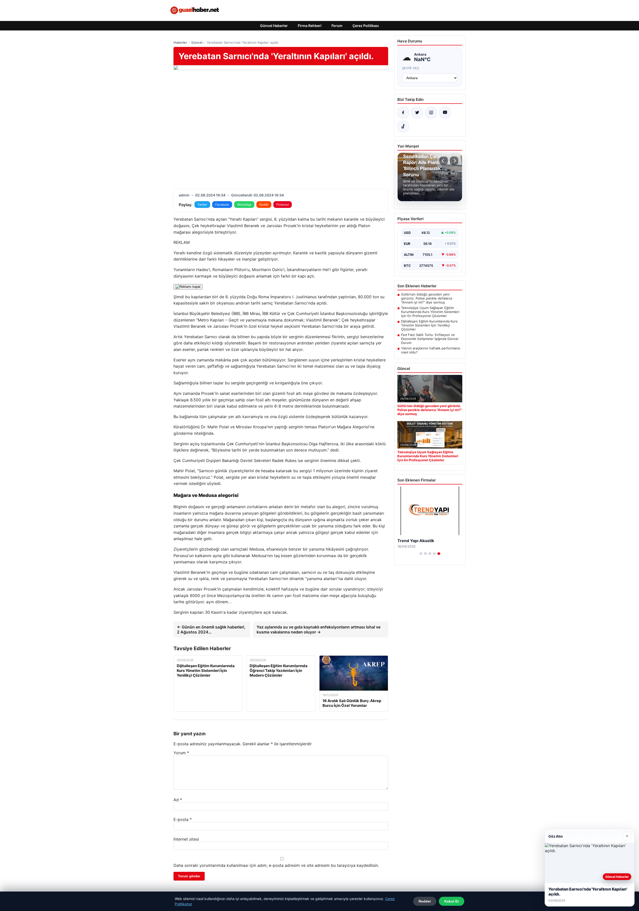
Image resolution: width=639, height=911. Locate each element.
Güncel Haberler (274, 25)
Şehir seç (411, 68)
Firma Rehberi (309, 25)
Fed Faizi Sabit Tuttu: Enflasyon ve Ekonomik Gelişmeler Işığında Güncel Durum (429, 339)
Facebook (222, 204)
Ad (177, 799)
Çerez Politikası (365, 25)
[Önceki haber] (443, 160)
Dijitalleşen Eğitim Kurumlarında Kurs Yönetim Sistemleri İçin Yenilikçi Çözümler (429, 325)
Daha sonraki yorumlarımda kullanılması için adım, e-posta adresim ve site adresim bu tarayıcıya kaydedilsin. (276, 865)
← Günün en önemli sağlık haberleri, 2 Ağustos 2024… (211, 629)
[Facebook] (403, 112)
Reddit (263, 204)
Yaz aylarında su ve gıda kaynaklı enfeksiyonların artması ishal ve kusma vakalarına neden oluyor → (318, 629)
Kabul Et (451, 901)
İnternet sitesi (186, 839)
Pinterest (282, 204)
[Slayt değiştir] (420, 553)
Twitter (202, 204)
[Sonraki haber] (454, 160)
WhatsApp (244, 204)
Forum (336, 25)
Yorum (181, 752)
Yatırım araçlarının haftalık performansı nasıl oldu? (430, 350)
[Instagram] (431, 112)
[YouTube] (445, 112)
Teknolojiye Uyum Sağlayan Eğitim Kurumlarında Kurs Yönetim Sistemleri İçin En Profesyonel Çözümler (430, 312)
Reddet (425, 901)
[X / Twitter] (417, 112)
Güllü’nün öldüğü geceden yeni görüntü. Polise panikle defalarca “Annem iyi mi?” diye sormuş (426, 298)
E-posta (182, 819)
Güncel (196, 42)
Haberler (180, 42)
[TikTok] (403, 126)
